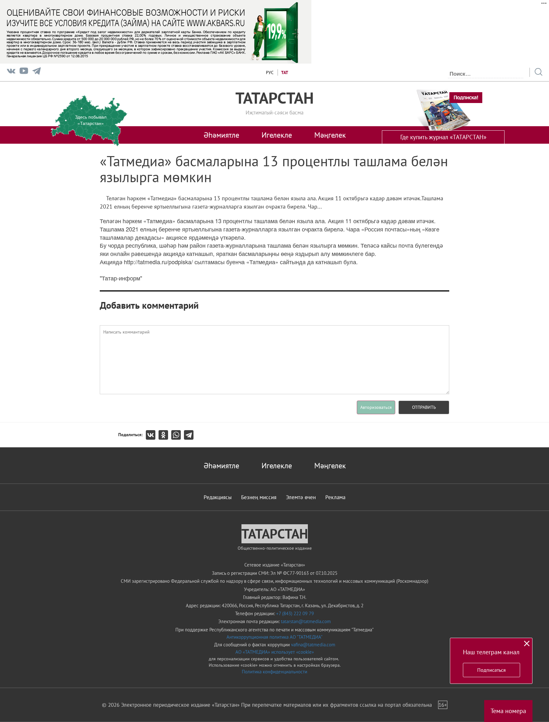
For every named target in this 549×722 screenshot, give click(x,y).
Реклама (335, 497)
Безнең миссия (258, 497)
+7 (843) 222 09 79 (295, 613)
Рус (270, 72)
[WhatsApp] (177, 435)
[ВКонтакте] (152, 435)
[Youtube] (23, 72)
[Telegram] (36, 72)
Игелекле (276, 135)
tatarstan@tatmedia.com (306, 621)
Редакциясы (218, 497)
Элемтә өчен (301, 497)
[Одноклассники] (165, 435)
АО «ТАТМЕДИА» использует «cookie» (274, 652)
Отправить (424, 407)
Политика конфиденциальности (274, 672)
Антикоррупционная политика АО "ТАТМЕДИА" (274, 637)
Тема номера (508, 711)
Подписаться (491, 670)
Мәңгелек (330, 135)
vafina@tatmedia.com (313, 645)
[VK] (11, 72)
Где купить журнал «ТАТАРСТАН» (443, 137)
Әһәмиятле (221, 135)
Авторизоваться (376, 407)
